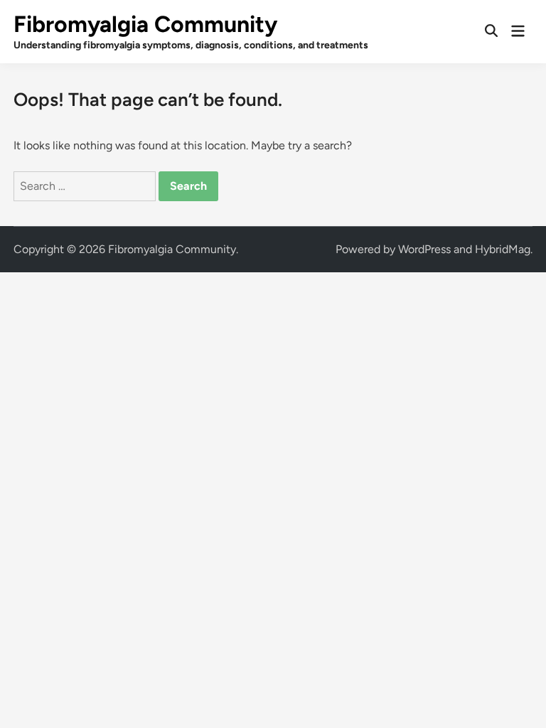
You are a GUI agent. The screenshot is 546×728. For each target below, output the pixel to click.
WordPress (424, 249)
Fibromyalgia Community (145, 24)
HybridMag (502, 249)
